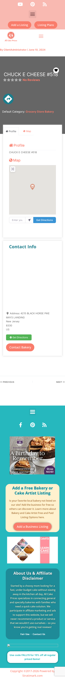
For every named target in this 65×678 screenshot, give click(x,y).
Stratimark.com (32, 675)
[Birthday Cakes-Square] (32, 455)
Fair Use (24, 634)
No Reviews (31, 80)
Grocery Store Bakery (40, 111)
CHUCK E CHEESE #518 (31, 74)
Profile (19, 145)
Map (16, 160)
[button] (32, 14)
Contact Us (39, 634)
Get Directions (44, 220)
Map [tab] (28, 131)
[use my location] (29, 220)
